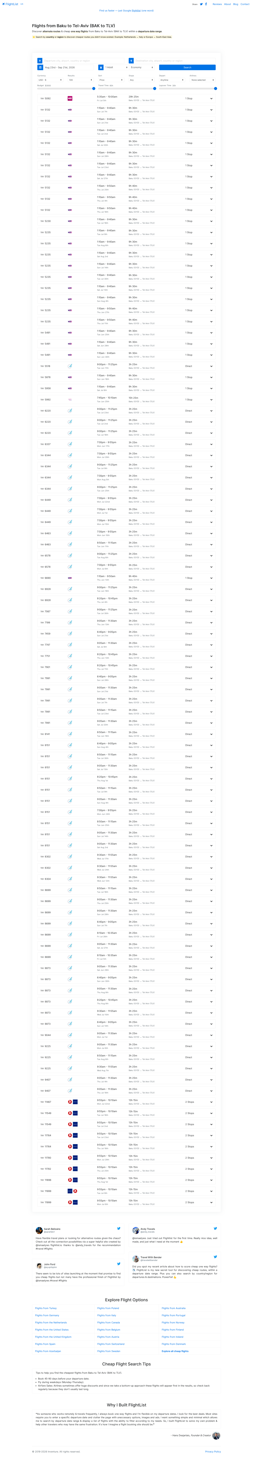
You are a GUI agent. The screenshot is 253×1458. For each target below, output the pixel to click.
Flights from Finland (173, 1329)
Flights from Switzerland (110, 1344)
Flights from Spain (45, 1344)
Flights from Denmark (174, 1344)
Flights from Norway (173, 1322)
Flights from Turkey (46, 1308)
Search (187, 67)
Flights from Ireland (172, 1336)
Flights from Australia (174, 1308)
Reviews (217, 4)
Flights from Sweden (108, 1351)
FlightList (11, 4)
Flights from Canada (108, 1322)
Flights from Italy (106, 1315)
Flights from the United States (52, 1329)
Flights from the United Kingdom (53, 1336)
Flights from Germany (47, 1315)
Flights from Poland (108, 1308)
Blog (235, 4)
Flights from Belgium (108, 1329)
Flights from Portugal (173, 1315)
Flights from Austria (108, 1336)
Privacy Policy (213, 1451)
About (227, 4)
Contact (245, 4)
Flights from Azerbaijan (48, 1351)
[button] (211, 98)
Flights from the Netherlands (51, 1322)
